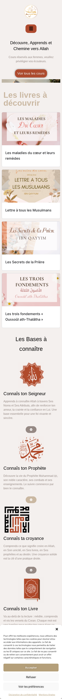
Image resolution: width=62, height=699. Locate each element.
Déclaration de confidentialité (23, 694)
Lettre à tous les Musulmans (28, 210)
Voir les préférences (31, 686)
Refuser (31, 677)
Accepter (31, 667)
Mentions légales (47, 694)
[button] (57, 629)
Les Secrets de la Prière (24, 262)
